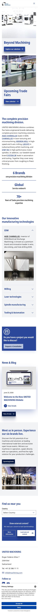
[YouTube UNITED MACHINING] (8, 583)
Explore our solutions (13, 49)
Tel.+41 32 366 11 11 (10, 568)
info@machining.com (13, 573)
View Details (12, 406)
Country (5, 508)
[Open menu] (34, 3)
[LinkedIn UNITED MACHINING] (3, 583)
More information (9, 533)
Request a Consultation (13, 346)
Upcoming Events (8, 461)
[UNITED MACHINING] (6, 3)
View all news (7, 414)
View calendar (11, 101)
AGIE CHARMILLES (12, 236)
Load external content (24, 533)
